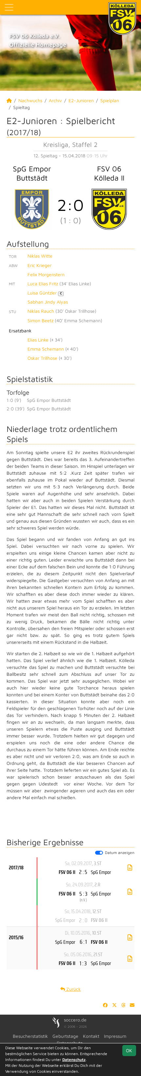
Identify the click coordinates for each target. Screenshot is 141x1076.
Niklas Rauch (41, 311)
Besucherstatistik (30, 1036)
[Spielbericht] (130, 868)
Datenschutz (74, 1059)
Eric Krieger (39, 265)
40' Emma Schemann (78, 320)
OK (129, 1050)
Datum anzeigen (119, 852)
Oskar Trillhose (42, 358)
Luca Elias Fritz (43, 283)
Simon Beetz (40, 320)
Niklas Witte (40, 256)
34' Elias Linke (75, 283)
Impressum (115, 1036)
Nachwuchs (30, 100)
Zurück (73, 989)
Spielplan (109, 100)
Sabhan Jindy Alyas (48, 302)
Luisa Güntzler (45, 292)
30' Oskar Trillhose (76, 311)
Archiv (55, 100)
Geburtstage (65, 1036)
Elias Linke (38, 339)
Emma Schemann (46, 349)
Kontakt (91, 1036)
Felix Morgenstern (46, 274)
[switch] (99, 853)
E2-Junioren (81, 100)
